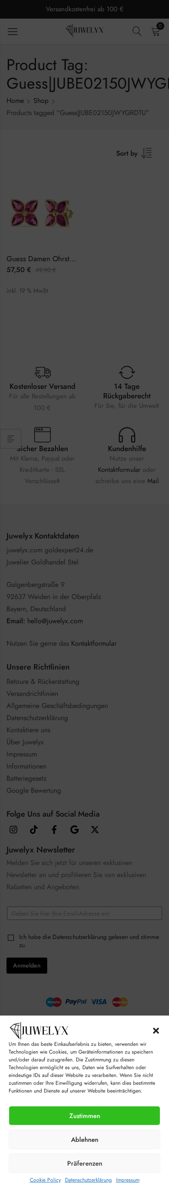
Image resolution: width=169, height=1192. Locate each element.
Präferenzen (84, 1163)
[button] (156, 1030)
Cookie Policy (45, 1180)
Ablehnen (84, 1139)
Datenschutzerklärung (88, 1180)
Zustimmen (84, 1116)
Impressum (128, 1180)
